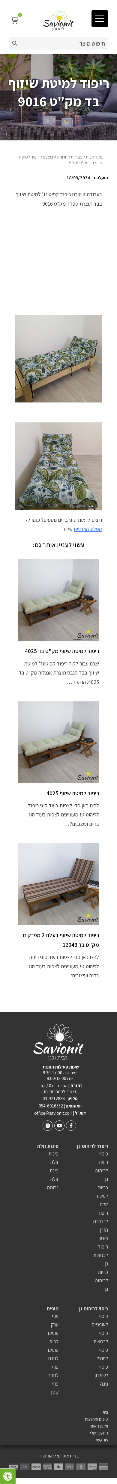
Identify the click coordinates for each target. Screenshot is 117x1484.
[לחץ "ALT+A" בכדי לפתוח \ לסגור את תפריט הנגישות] (8, 1476)
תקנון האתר (99, 1426)
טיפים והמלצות (96, 1419)
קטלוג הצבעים (88, 529)
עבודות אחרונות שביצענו (62, 157)
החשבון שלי (99, 1433)
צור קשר (101, 1440)
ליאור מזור (47, 1456)
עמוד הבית (95, 157)
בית (105, 1412)
